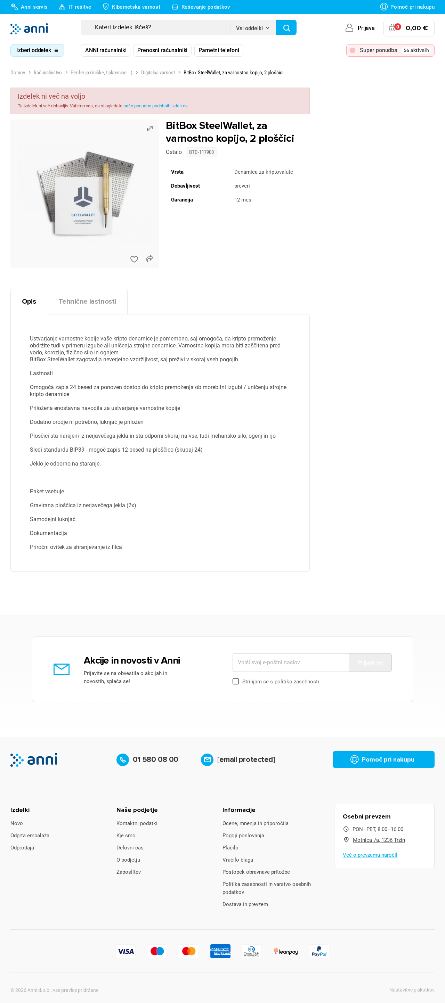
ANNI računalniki (105, 50)
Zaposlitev (128, 872)
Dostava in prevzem (245, 904)
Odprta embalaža (29, 835)
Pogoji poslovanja (243, 835)
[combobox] (253, 26)
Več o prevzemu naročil (370, 855)
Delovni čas (130, 848)
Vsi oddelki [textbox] (249, 28)
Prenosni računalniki (162, 50)
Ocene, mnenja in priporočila (255, 823)
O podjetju (128, 860)
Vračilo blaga (237, 860)
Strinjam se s (280, 682)
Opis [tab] (29, 301)
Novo (16, 823)
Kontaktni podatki (136, 823)
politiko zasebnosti (297, 682)
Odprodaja (22, 848)
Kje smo (126, 835)
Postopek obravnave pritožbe (256, 872)
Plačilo (230, 848)
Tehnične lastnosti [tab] (87, 301)
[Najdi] (286, 27)
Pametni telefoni (219, 50)
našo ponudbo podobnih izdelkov (155, 105)
